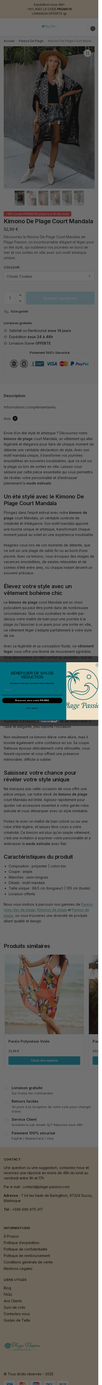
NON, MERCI (32, 708)
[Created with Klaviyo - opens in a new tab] (49, 721)
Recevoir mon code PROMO (32, 700)
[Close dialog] (97, 665)
